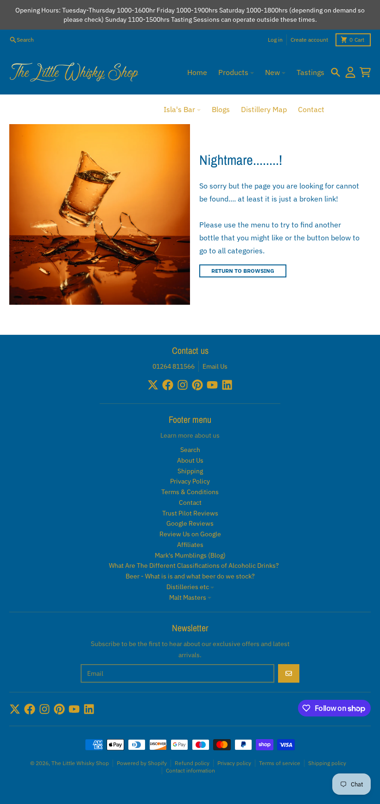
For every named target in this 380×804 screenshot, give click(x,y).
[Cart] (365, 72)
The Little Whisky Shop (80, 763)
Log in (275, 39)
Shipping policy (327, 763)
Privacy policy (234, 763)
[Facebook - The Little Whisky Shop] (167, 384)
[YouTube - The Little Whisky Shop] (212, 384)
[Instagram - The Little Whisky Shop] (182, 384)
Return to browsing (242, 270)
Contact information (190, 770)
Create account (309, 39)
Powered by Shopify (142, 763)
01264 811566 (173, 366)
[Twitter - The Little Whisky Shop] (152, 384)
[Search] (335, 72)
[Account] (350, 72)
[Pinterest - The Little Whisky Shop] (197, 384)
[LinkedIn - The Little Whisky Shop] (227, 384)
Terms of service (279, 763)
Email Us (215, 366)
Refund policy (192, 763)
